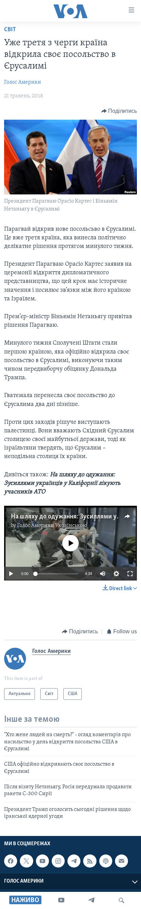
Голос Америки (22, 82)
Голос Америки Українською (52, 525)
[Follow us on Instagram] (58, 861)
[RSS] (89, 861)
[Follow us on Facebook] (10, 861)
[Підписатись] (121, 861)
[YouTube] (61, 900)
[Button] (119, 111)
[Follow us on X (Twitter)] (26, 861)
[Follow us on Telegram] (73, 861)
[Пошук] (121, 900)
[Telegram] (91, 900)
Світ (10, 30)
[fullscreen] (130, 574)
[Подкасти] (105, 861)
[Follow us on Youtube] (42, 861)
